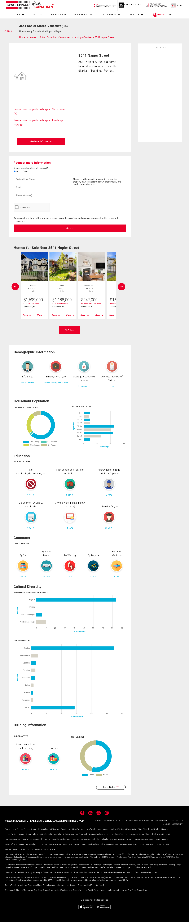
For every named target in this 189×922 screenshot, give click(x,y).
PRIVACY (179, 821)
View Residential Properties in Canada (19, 849)
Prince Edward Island (146, 829)
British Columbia (44, 829)
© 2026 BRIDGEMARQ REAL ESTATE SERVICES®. (31, 821)
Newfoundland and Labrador (98, 829)
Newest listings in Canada (45, 849)
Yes (26, 171)
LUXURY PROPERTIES (133, 821)
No (17, 171)
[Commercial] (156, 5)
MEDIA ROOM (112, 821)
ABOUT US (134, 14)
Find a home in (10, 829)
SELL (36, 14)
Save (25, 315)
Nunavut (164, 829)
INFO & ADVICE (81, 14)
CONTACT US (100, 821)
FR (170, 14)
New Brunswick (79, 829)
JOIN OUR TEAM (109, 14)
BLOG (121, 821)
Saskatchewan (66, 829)
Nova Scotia (131, 829)
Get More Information (41, 141)
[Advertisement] (160, 95)
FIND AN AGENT (58, 14)
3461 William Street (31, 304)
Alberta (33, 829)
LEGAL (172, 821)
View (39, 315)
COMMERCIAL (147, 821)
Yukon (157, 829)
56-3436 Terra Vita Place (91, 304)
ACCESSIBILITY (177, 824)
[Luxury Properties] (130, 5)
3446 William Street (60, 304)
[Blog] (176, 5)
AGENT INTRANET (161, 821)
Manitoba (56, 829)
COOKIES (166, 824)
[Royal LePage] (29, 5)
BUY (18, 14)
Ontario (19, 829)
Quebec (27, 829)
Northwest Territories (118, 829)
